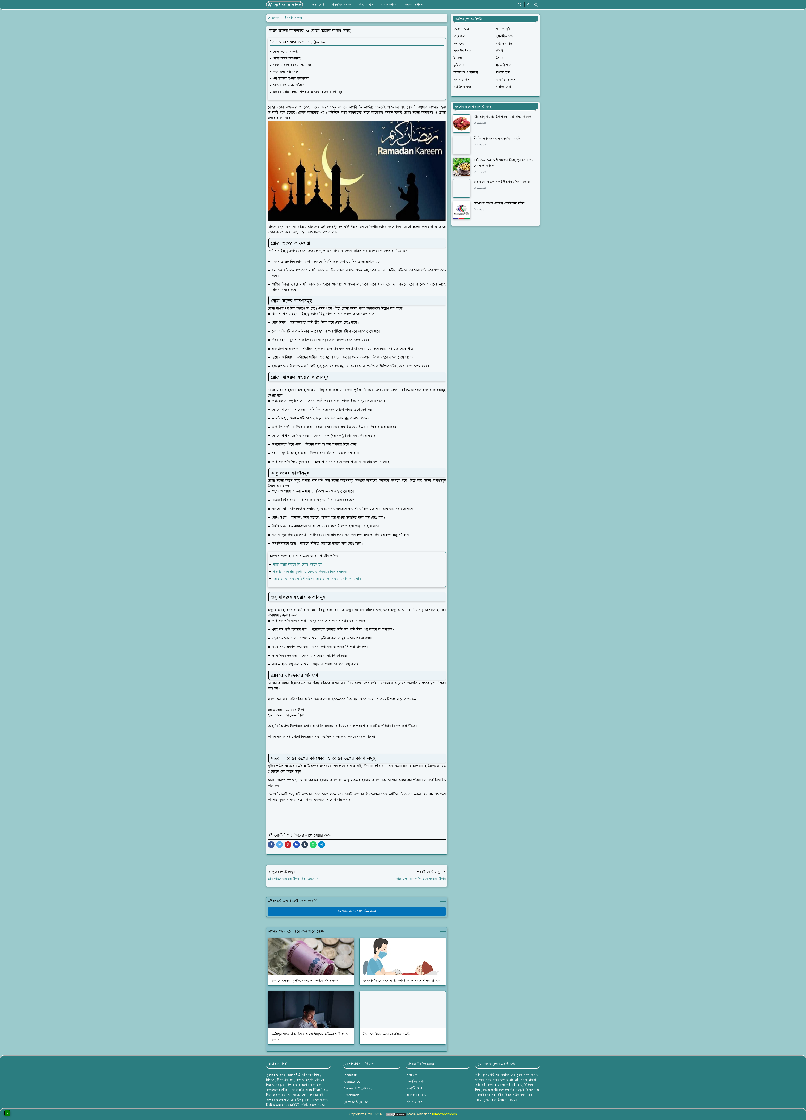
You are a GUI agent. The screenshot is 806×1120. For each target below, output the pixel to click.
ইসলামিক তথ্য (415, 1081)
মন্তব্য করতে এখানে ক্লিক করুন (359, 911)
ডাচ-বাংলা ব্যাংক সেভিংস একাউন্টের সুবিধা (499, 203)
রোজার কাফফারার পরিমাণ (288, 85)
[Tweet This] (279, 844)
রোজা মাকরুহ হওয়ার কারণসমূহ (292, 65)
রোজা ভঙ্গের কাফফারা (286, 51)
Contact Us (352, 1081)
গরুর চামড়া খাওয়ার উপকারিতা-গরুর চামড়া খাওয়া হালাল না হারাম (317, 578)
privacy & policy (356, 1101)
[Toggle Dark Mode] (528, 4)
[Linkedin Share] (296, 844)
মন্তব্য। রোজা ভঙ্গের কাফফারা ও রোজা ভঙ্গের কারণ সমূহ (308, 92)
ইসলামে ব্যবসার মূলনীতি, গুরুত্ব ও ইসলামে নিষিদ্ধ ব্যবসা (310, 571)
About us (350, 1075)
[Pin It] (288, 844)
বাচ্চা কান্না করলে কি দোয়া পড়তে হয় (297, 564)
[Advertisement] (495, 260)
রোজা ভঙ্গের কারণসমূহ (286, 58)
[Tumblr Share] (304, 844)
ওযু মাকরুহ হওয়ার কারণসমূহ (291, 78)
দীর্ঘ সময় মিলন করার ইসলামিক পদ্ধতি (386, 1034)
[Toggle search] (536, 5)
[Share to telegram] (321, 844)
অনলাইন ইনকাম (416, 1095)
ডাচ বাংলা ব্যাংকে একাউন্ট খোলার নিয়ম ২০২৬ (502, 181)
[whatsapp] (519, 5)
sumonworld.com (444, 1114)
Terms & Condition (358, 1088)
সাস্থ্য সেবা (412, 1075)
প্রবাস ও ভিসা (415, 1101)
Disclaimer (351, 1095)
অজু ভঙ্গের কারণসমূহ (286, 71)
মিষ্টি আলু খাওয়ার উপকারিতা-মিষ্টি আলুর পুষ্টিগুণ (502, 117)
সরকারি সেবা (414, 1088)
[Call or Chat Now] (7, 1113)
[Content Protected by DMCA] (395, 1114)
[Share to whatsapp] (313, 844)
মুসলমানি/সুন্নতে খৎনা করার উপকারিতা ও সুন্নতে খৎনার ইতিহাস (401, 980)
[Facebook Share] (271, 844)
